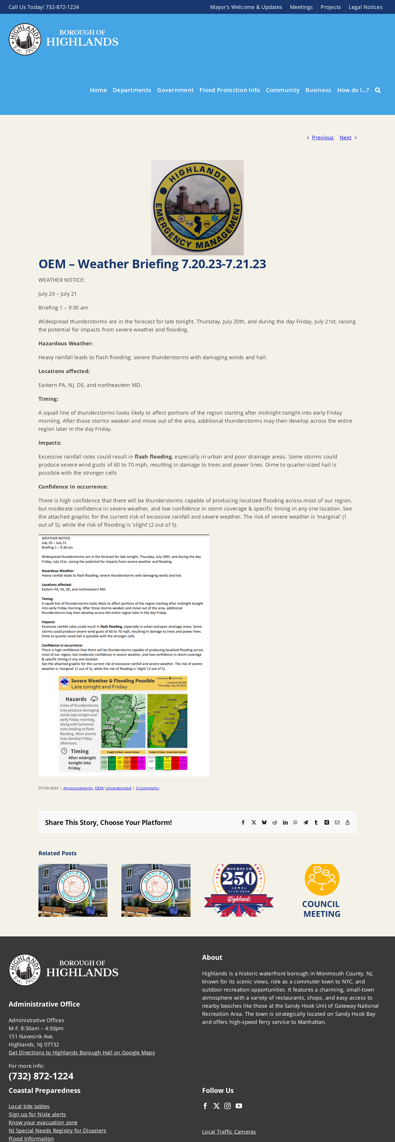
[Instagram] (227, 1106)
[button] (378, 89)
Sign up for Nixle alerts (37, 1114)
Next (345, 137)
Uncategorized (118, 788)
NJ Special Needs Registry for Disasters (57, 1130)
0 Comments (147, 788)
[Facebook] (205, 1106)
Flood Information (31, 1138)
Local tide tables (29, 1106)
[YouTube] (239, 1106)
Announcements (78, 788)
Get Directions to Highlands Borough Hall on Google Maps (82, 1052)
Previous (323, 137)
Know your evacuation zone (43, 1122)
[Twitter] (216, 1106)
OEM (99, 788)
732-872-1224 (62, 6)
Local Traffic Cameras (229, 1131)
